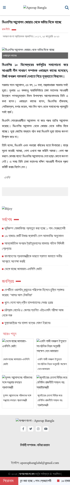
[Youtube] (46, 429)
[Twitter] (31, 429)
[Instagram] (38, 429)
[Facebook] (23, 429)
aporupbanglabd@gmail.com (39, 463)
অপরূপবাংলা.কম (26, 474)
